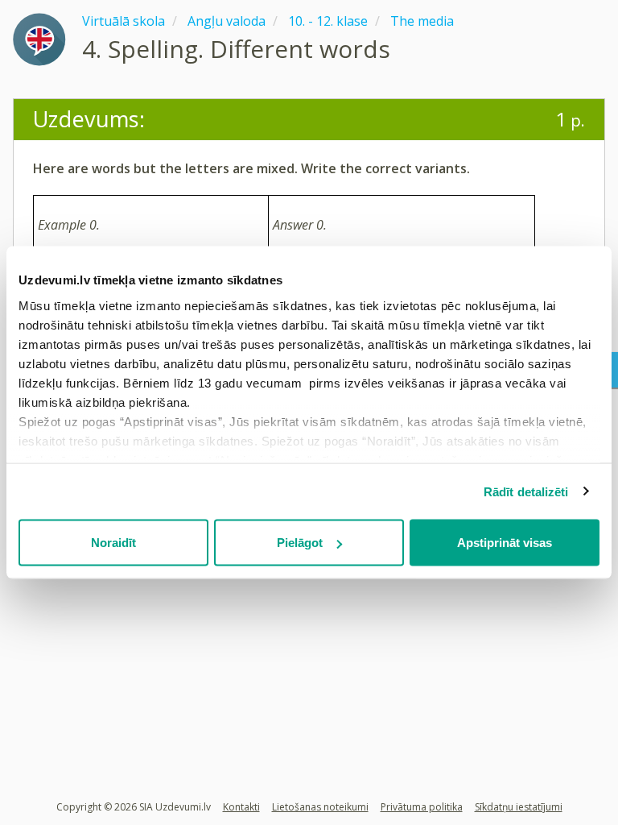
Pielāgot (300, 542)
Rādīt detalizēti (526, 491)
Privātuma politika (422, 807)
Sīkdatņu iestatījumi (518, 807)
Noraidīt (113, 542)
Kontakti (241, 807)
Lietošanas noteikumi (320, 807)
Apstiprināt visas (504, 542)
